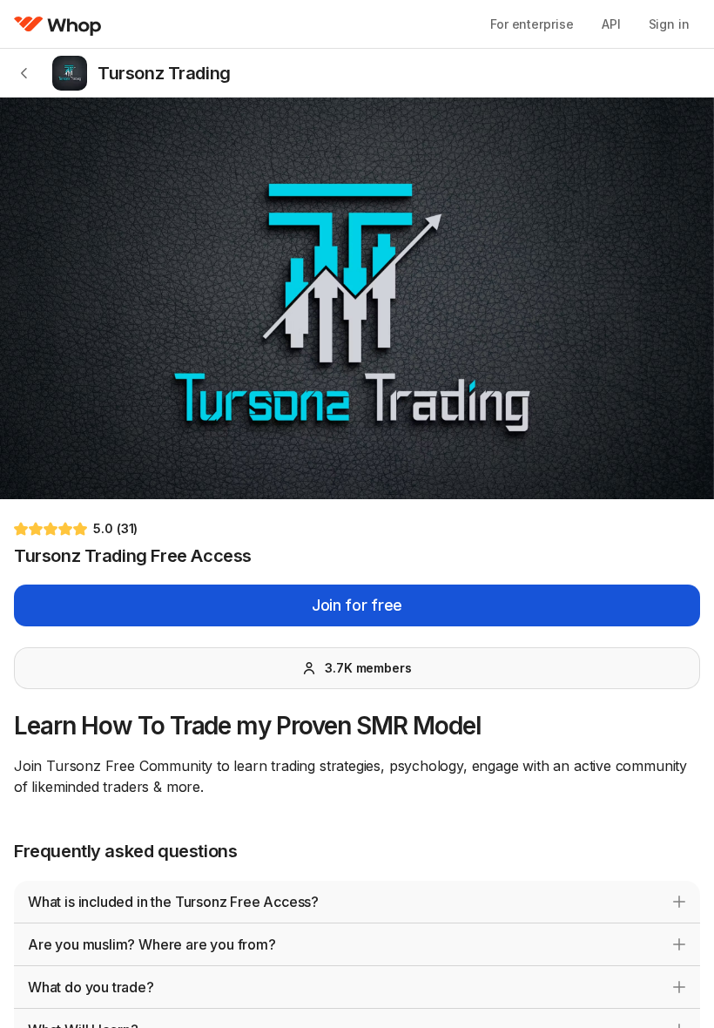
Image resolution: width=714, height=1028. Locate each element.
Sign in (669, 24)
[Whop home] (58, 24)
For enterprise (532, 24)
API (611, 24)
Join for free (357, 605)
